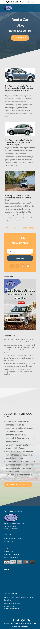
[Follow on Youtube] (28, 266)
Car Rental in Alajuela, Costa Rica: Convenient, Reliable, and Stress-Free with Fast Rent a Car (19, 89)
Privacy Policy (9, 551)
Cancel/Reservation (11, 557)
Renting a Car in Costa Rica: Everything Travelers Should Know (18, 197)
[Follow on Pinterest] (17, 266)
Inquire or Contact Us (18, 484)
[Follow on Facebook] (12, 266)
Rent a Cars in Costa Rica (13, 538)
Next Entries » (29, 228)
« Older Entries (11, 228)
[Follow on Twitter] (22, 266)
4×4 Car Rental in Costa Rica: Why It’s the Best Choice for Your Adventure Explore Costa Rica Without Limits (19, 358)
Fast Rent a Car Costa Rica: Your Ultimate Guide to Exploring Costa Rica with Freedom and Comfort (20, 371)
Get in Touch (20, 38)
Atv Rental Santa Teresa (12, 408)
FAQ (6, 548)
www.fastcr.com (13, 609)
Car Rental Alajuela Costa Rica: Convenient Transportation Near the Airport (19, 142)
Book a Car (9, 542)
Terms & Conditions (12, 554)
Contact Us (9, 545)
